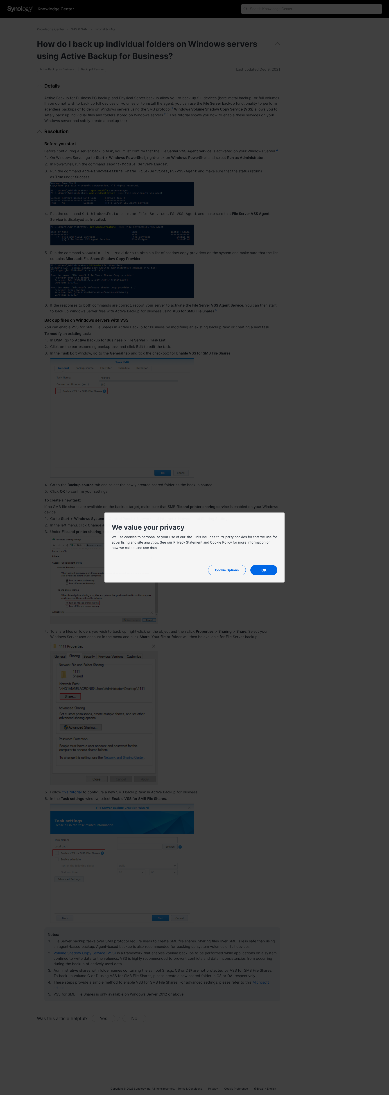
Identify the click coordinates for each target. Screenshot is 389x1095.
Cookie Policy (221, 542)
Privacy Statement (187, 542)
